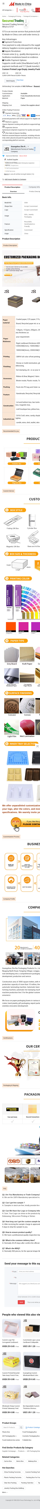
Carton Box (8, 1461)
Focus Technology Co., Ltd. (28, 1500)
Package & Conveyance (30, 16)
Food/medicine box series (11, 1440)
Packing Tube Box (27, 1483)
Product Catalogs (33, 1427)
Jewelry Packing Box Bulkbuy (14, 1488)
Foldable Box (26, 1440)
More (4, 1492)
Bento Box (20, 1461)
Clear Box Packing (10, 1483)
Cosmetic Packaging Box (31, 1436)
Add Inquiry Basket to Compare (15, 179)
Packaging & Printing (14, 16)
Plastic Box (6, 1432)
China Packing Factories (12, 1472)
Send (21, 1302)
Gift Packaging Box (8, 1436)
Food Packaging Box (29, 1432)
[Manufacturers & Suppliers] (20, 4)
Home (4, 16)
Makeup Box (32, 1461)
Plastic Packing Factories (12, 1477)
